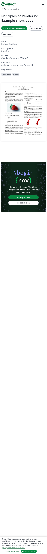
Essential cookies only (11, 551)
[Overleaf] (8, 4)
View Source (36, 28)
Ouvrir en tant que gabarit (14, 28)
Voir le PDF (7, 34)
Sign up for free (23, 197)
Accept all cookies (29, 551)
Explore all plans (23, 203)
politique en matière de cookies (13, 548)
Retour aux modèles (10, 9)
